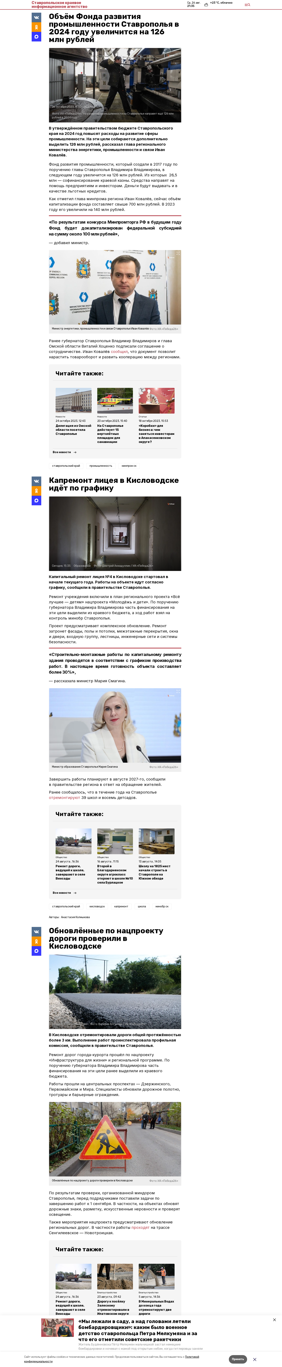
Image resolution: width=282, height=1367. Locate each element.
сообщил (119, 351)
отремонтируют (64, 797)
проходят (140, 1227)
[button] (57, 1327)
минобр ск (162, 906)
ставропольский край (66, 466)
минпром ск (129, 466)
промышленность (101, 466)
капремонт (121, 906)
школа (142, 906)
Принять (238, 1359)
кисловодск (97, 906)
